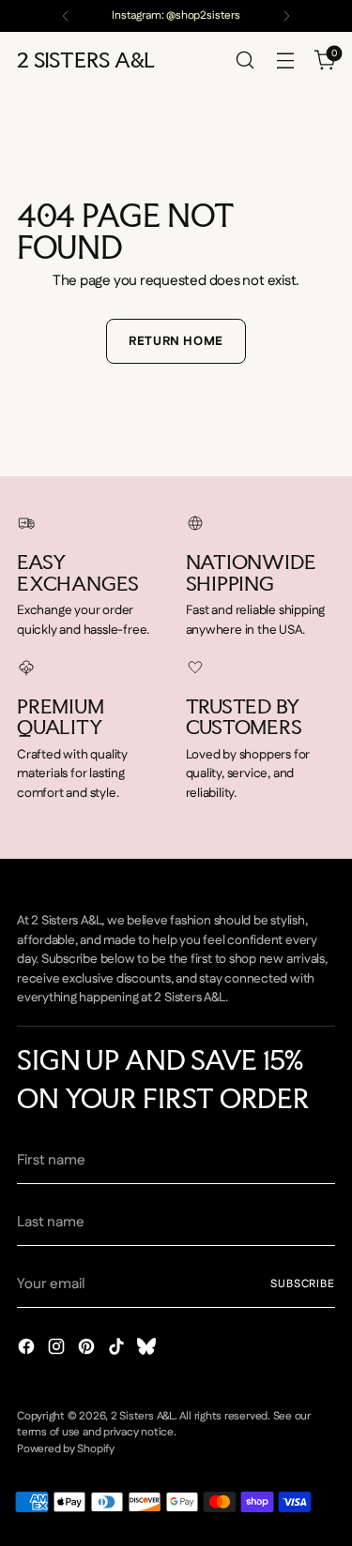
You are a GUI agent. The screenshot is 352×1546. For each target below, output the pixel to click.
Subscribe (302, 1284)
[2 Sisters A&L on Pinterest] (88, 1350)
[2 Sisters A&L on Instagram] (58, 1350)
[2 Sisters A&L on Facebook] (28, 1350)
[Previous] (65, 16)
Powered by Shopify (66, 1449)
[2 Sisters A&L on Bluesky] (148, 1350)
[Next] (286, 16)
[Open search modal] (244, 60)
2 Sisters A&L (143, 1416)
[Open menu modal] (285, 60)
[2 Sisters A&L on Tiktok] (118, 1350)
